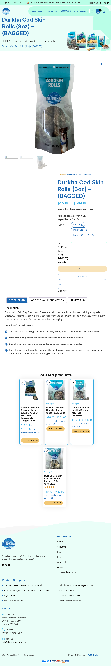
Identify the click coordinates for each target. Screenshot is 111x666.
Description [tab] (17, 300)
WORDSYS (93, 655)
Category (15, 40)
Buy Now (82, 276)
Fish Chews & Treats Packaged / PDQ (76, 585)
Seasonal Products (67, 590)
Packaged (49, 40)
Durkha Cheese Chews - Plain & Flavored (23, 585)
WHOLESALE (53, 11)
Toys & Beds (9, 595)
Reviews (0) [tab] (78, 300)
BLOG (76, 11)
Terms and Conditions (67, 572)
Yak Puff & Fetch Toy (13, 600)
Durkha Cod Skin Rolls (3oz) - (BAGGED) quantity (63, 252)
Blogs (59, 551)
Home (60, 541)
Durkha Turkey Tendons (70, 600)
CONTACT (84, 11)
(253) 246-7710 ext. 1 (12, 633)
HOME (33, 11)
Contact (60, 567)
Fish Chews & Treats (32, 40)
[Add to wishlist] (60, 286)
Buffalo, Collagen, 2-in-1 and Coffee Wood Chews (27, 590)
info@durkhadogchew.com (14, 642)
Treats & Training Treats (69, 595)
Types (61, 224)
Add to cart (82, 268)
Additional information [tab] (47, 300)
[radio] (78, 224)
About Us (61, 546)
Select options (30, 440)
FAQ (59, 557)
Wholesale (62, 562)
